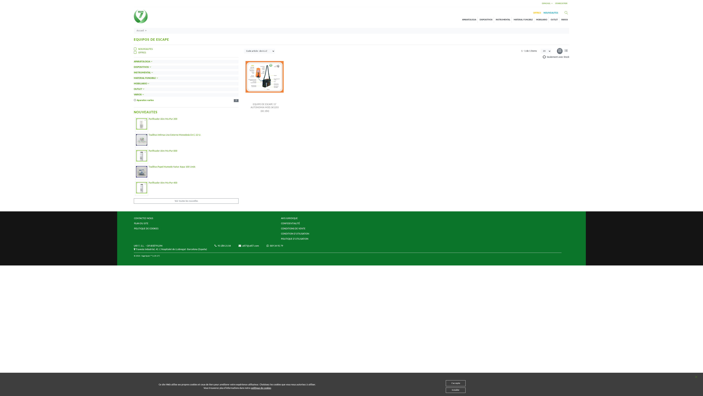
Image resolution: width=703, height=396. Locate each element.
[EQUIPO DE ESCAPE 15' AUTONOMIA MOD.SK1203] (265, 76)
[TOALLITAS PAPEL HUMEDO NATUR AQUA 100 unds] (141, 171)
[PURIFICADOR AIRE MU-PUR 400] (141, 187)
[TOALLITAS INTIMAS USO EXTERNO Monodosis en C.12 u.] (141, 140)
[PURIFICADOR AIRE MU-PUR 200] (141, 124)
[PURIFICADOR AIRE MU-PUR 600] (141, 156)
